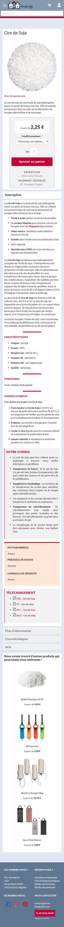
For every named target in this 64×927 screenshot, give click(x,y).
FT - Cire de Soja (25, 604)
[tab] (32, 195)
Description (13, 195)
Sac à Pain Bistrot (32, 839)
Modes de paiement (45, 887)
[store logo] (20, 5)
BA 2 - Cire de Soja (26, 615)
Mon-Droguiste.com (15, 96)
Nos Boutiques (12, 877)
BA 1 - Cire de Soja (26, 609)
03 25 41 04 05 (46, 913)
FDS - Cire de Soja (26, 598)
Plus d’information (18, 631)
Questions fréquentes (46, 877)
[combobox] (32, 13)
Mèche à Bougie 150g (32, 793)
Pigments (34, 226)
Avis (8, 647)
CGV (6, 880)
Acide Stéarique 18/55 (32, 699)
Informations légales (15, 887)
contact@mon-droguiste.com (43, 905)
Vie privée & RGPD (13, 884)
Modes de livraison (45, 884)
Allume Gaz (32, 746)
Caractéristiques (16, 639)
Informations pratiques (47, 880)
